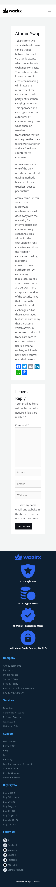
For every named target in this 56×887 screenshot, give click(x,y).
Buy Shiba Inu (11, 819)
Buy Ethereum (11, 797)
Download (8, 708)
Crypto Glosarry (12, 773)
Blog (5, 750)
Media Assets (10, 674)
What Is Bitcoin (11, 777)
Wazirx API (9, 721)
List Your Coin (11, 726)
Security (7, 759)
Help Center (9, 741)
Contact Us (9, 745)
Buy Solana (9, 801)
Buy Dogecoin (10, 815)
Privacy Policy (10, 683)
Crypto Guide (10, 768)
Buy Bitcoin (9, 792)
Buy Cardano (10, 824)
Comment (22, 425)
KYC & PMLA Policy (13, 692)
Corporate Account (13, 712)
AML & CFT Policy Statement (18, 688)
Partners (8, 670)
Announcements (12, 665)
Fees (5, 754)
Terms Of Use (10, 679)
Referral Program (12, 717)
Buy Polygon (10, 806)
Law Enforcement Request (17, 764)
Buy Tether (9, 810)
